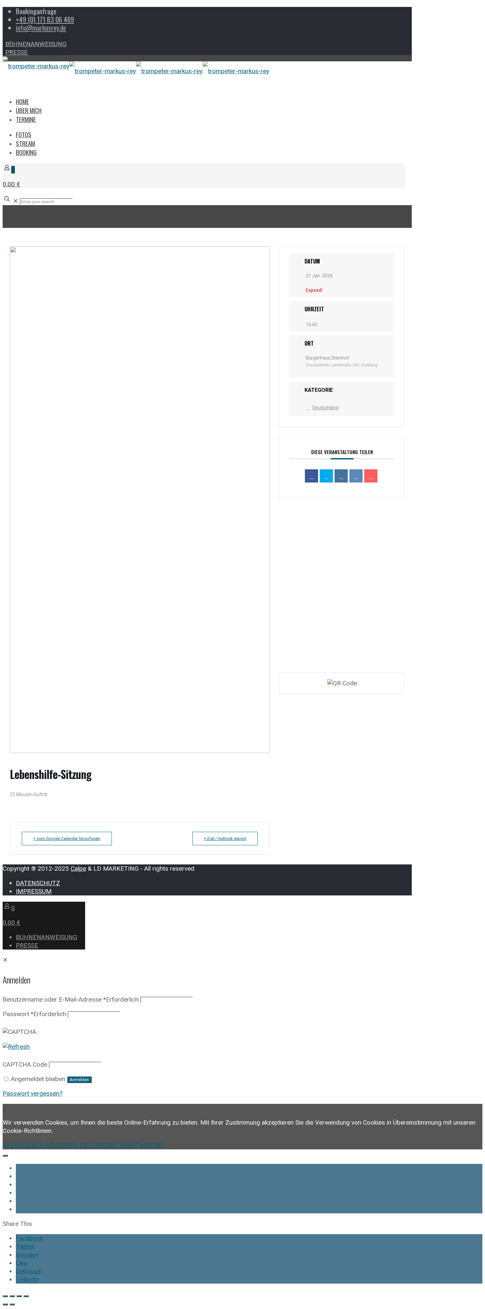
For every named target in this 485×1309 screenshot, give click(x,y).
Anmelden (79, 1079)
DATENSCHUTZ (38, 883)
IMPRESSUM (33, 891)
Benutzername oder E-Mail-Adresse (71, 999)
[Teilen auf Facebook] (311, 476)
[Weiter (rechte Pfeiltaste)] (12, 1304)
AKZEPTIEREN (23, 1145)
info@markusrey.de (41, 27)
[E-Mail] (370, 476)
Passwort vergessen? (32, 1093)
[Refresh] (16, 1046)
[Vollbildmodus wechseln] (12, 1296)
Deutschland (325, 407)
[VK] (356, 476)
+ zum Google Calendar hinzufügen (66, 838)
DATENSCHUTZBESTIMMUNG (122, 1145)
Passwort (34, 1014)
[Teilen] (19, 1296)
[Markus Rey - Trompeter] (136, 71)
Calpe (78, 868)
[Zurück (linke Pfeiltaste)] (5, 1304)
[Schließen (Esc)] (26, 1296)
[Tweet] (326, 476)
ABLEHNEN (61, 1145)
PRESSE (16, 52)
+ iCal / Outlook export (225, 838)
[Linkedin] (341, 476)
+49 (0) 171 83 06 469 (45, 19)
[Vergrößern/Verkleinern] (5, 1296)
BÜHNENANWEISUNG (36, 44)
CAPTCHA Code (25, 1064)
